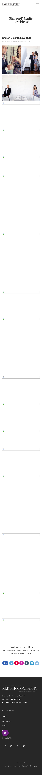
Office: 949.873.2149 (12, 699)
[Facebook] (5, 746)
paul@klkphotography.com (14, 702)
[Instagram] (11, 746)
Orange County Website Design (22, 766)
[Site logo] (11, 4)
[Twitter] (24, 746)
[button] (5, 733)
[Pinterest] (18, 746)
